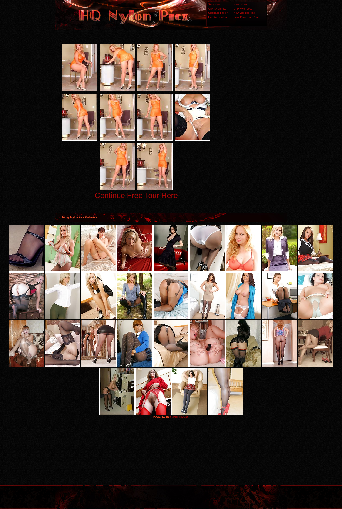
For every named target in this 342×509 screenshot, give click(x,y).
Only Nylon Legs (243, 8)
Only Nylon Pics (217, 8)
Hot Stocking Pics (218, 17)
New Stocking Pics (244, 12)
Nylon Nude (240, 4)
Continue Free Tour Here (136, 195)
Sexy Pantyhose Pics (246, 17)
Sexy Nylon (214, 4)
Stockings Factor (218, 12)
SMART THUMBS (179, 416)
